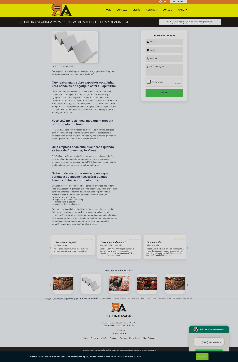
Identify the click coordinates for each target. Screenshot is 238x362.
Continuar (202, 357)
